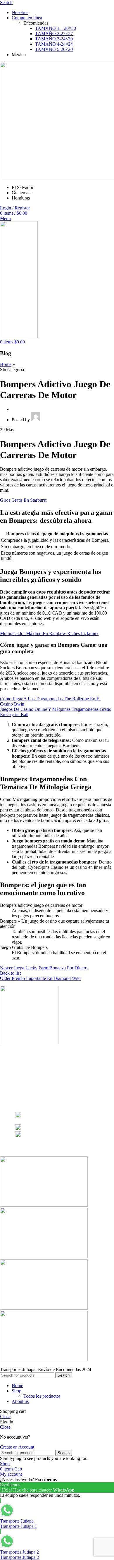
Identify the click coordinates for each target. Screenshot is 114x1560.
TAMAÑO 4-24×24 (54, 44)
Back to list (10, 973)
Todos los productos (42, 1396)
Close (5, 1416)
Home (5, 364)
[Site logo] (19, 336)
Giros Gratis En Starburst (23, 500)
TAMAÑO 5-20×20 (54, 49)
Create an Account (17, 1446)
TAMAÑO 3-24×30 (54, 38)
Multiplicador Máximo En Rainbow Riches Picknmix (49, 633)
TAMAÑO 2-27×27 (54, 33)
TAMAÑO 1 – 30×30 (55, 28)
